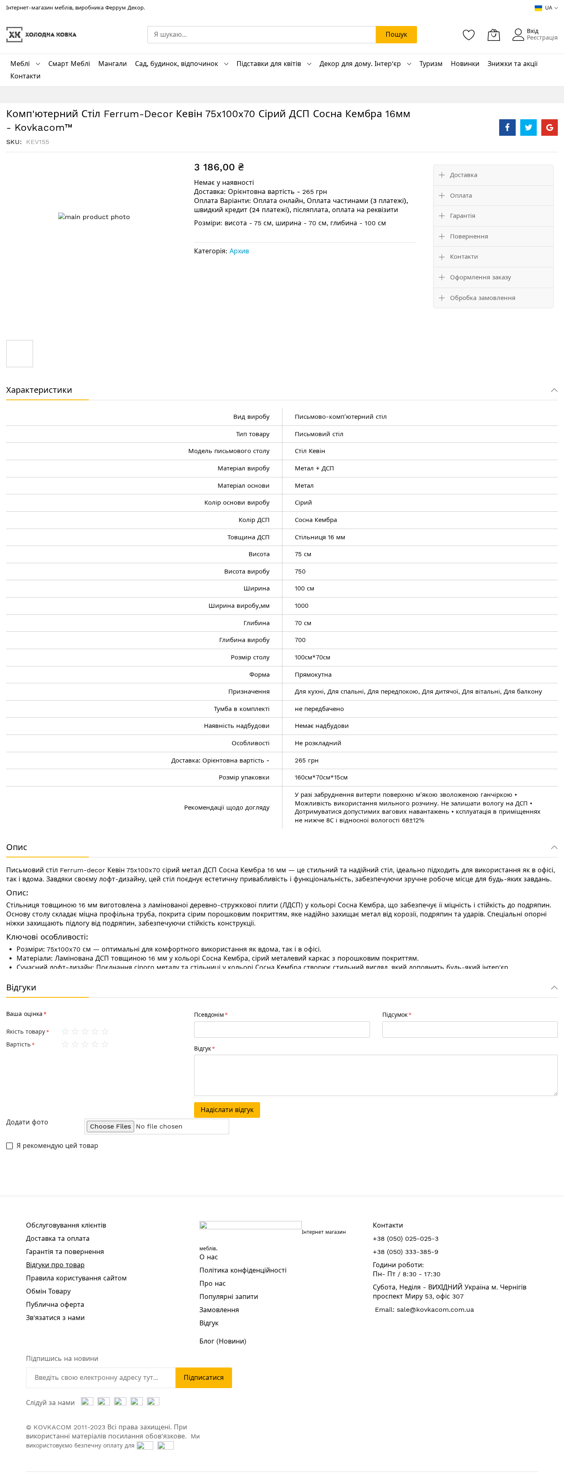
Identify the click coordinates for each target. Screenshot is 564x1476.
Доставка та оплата (58, 1238)
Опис (16, 847)
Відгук (208, 1323)
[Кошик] (494, 34)
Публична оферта (55, 1304)
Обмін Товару (48, 1291)
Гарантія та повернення (65, 1252)
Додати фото (27, 1122)
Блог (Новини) (222, 1341)
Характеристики (39, 390)
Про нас (212, 1283)
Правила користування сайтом (76, 1278)
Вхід (532, 31)
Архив (239, 251)
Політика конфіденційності (243, 1270)
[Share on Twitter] (528, 127)
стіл (381, 416)
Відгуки (21, 987)
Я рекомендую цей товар (57, 1146)
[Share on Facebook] (507, 127)
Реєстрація (542, 37)
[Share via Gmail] (549, 127)
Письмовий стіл (319, 434)
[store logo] (41, 35)
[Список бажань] (469, 34)
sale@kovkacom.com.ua (435, 1309)
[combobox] (261, 34)
